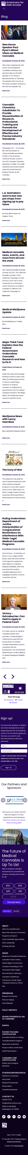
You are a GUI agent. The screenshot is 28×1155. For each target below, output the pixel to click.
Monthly (16, 911)
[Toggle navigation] (3, 8)
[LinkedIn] (24, 1117)
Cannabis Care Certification (9, 1059)
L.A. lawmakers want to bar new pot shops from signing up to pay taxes (12, 198)
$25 (8, 891)
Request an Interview (9, 996)
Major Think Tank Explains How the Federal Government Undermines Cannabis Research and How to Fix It (13, 352)
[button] (3, 800)
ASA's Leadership (8, 943)
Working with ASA (8, 946)
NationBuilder (18, 1146)
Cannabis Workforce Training (12, 1037)
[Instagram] (14, 1117)
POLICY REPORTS (9, 1010)
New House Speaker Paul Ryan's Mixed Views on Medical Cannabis (12, 50)
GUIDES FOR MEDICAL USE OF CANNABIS (13, 1017)
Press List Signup (8, 1000)
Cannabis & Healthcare (10, 977)
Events (5, 1025)
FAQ (3, 986)
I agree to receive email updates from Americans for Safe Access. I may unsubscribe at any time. (13, 758)
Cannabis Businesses (9, 1090)
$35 (20, 885)
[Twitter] (3, 1117)
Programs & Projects (9, 936)
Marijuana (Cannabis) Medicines (14, 956)
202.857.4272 (7, 1100)
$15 (20, 891)
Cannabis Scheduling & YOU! (12, 966)
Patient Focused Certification (10, 1033)
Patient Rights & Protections (12, 963)
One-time (6, 911)
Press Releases (7, 1003)
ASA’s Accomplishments (11, 929)
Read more (6, 91)
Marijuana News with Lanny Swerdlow (12, 419)
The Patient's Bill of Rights (11, 970)
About (5, 926)
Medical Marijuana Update (13, 311)
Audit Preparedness (9, 1051)
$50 (8, 885)
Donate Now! (14, 902)
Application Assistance (10, 1044)
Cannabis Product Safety (11, 960)
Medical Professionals (10, 1083)
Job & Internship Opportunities (13, 939)
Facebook (10, 700)
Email (19, 1135)
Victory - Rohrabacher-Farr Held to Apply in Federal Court (13, 618)
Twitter (19, 700)
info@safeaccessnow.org (11, 1103)
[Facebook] (9, 1117)
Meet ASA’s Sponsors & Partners (13, 932)
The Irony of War (12, 469)
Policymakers (7, 1086)
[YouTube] (19, 1117)
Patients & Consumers (10, 1076)
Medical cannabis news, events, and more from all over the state (13, 256)
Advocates (6, 1079)
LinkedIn (14, 703)
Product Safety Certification (12, 1048)
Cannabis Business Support (12, 1041)
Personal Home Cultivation (11, 973)
